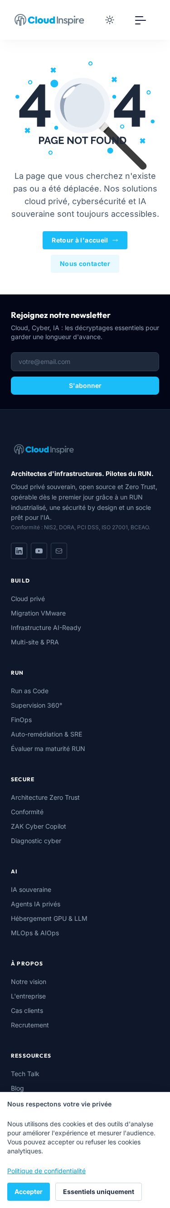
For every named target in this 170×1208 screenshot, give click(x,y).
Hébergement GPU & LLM (49, 918)
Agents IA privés (35, 904)
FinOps (21, 719)
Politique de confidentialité (46, 1171)
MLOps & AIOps (35, 933)
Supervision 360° (36, 705)
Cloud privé (28, 598)
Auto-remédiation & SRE (46, 734)
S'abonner (85, 385)
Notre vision (28, 981)
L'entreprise (28, 996)
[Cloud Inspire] (49, 20)
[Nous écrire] (59, 551)
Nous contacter (85, 263)
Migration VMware (38, 613)
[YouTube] (39, 551)
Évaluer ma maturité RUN (48, 748)
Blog (17, 1088)
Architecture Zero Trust (45, 797)
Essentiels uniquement (98, 1191)
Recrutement (30, 1025)
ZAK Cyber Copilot (38, 826)
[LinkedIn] (19, 551)
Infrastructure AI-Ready (46, 627)
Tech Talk (25, 1073)
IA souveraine (31, 889)
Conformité (27, 812)
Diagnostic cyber (36, 840)
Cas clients (27, 1010)
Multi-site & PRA (35, 642)
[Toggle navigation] (140, 20)
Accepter (29, 1191)
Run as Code (30, 691)
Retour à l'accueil (80, 240)
